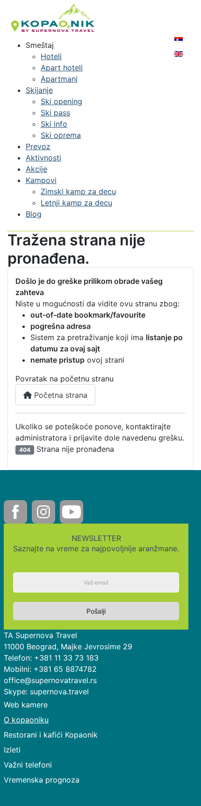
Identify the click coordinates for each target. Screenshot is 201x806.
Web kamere (26, 704)
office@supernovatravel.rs (50, 680)
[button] (40, 45)
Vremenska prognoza (41, 779)
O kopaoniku (26, 719)
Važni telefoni (28, 764)
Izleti (12, 749)
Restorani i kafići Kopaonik (51, 734)
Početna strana (59, 395)
